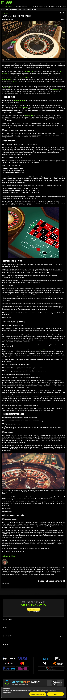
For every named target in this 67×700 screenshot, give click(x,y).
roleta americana (23, 107)
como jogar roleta (22, 78)
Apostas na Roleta (21, 6)
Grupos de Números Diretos (38, 6)
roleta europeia (29, 115)
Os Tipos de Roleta (7, 6)
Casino (2, 9)
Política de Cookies (52, 690)
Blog (7, 9)
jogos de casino (28, 71)
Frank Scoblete (8, 59)
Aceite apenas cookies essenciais (37, 694)
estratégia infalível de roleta (44, 350)
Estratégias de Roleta (15, 9)
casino (15, 81)
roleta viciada (57, 89)
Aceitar (55, 694)
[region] (33, 692)
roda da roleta (6, 88)
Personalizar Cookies (7, 692)
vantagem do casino (19, 100)
